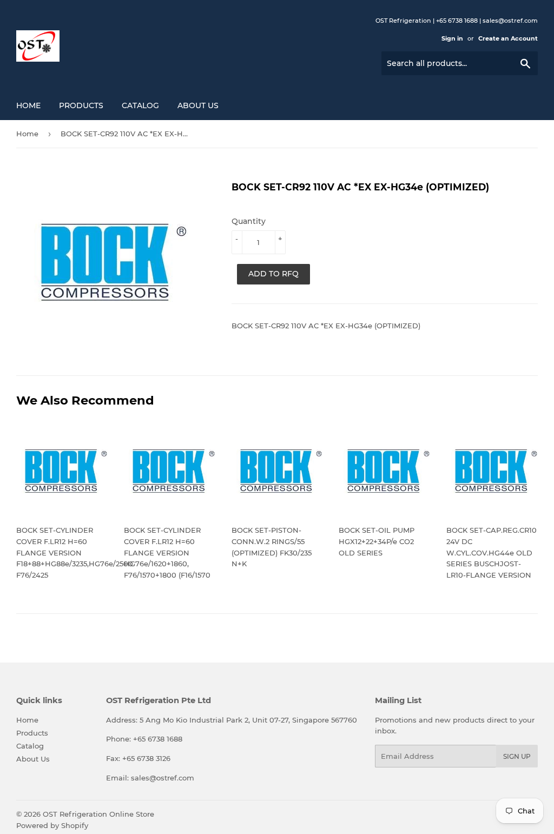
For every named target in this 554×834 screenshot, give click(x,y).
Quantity (249, 221)
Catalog (140, 105)
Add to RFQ (273, 274)
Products (81, 105)
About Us (198, 105)
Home (28, 105)
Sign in (452, 38)
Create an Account (508, 38)
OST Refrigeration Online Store (98, 814)
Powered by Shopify (52, 825)
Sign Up (517, 756)
